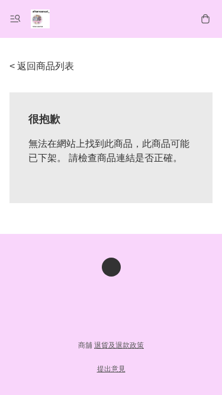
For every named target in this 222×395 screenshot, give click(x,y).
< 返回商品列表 (41, 66)
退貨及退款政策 (119, 345)
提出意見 (111, 369)
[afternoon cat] (40, 18)
